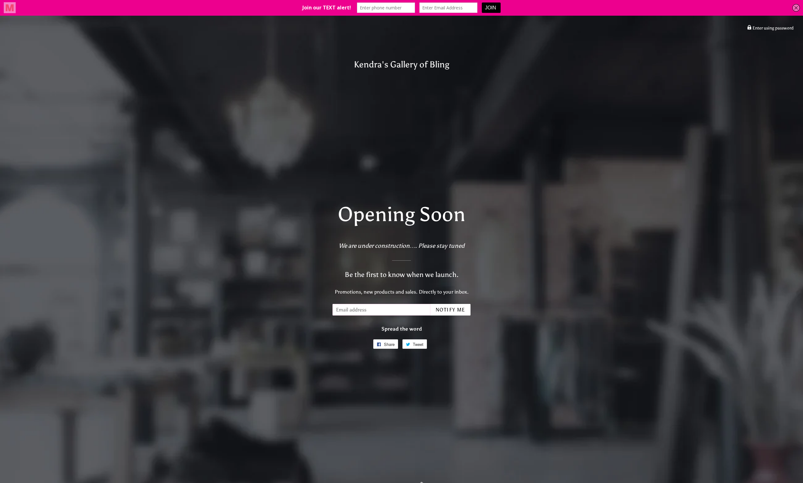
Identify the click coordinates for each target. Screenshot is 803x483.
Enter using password (773, 28)
